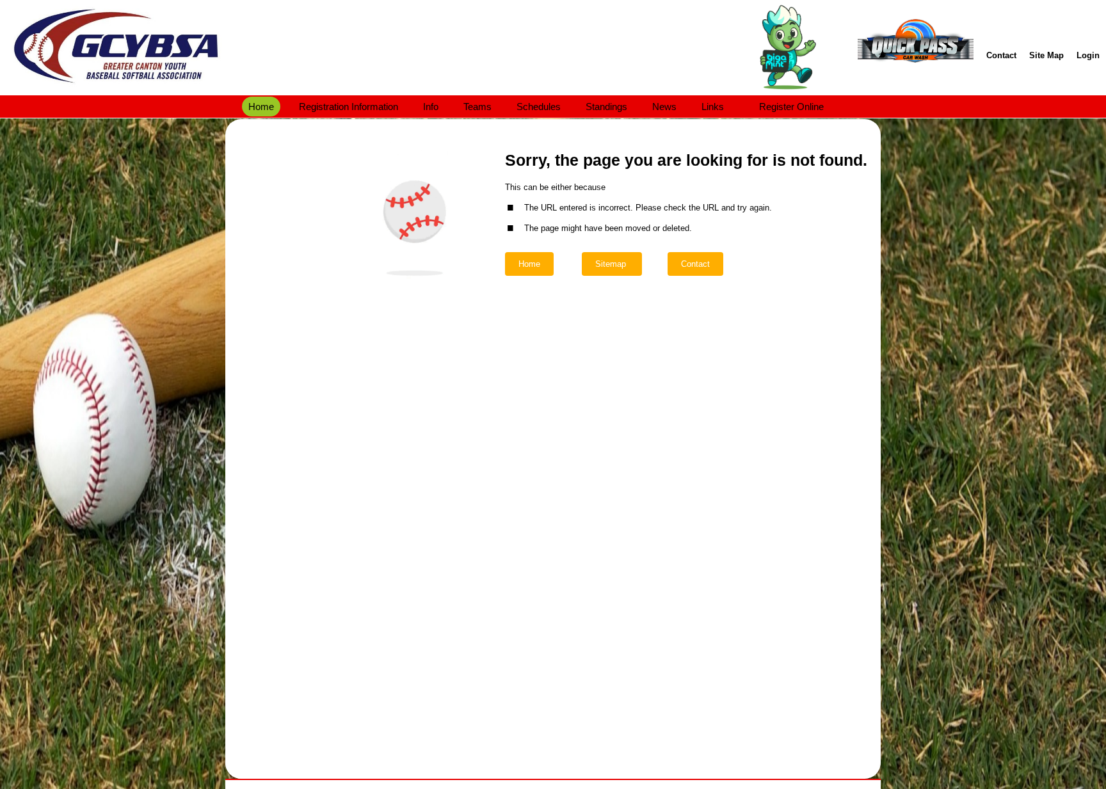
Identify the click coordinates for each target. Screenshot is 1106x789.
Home (529, 264)
